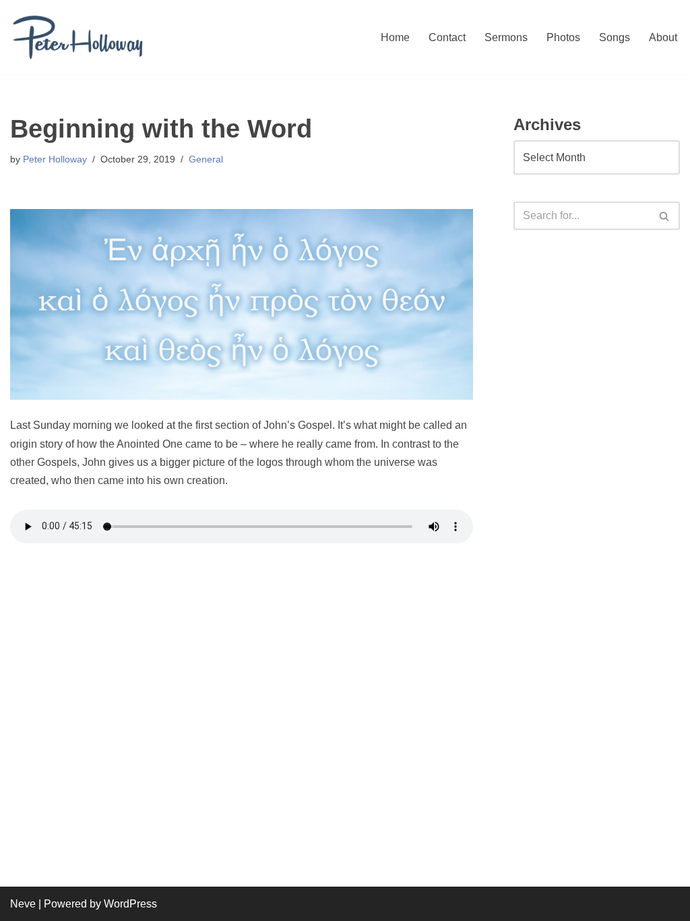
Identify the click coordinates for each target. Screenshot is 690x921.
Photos (563, 37)
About (663, 37)
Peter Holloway (55, 159)
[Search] (665, 216)
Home (395, 37)
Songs (614, 37)
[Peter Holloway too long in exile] (77, 37)
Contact (447, 37)
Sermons (506, 37)
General (206, 159)
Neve (23, 904)
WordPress (130, 904)
